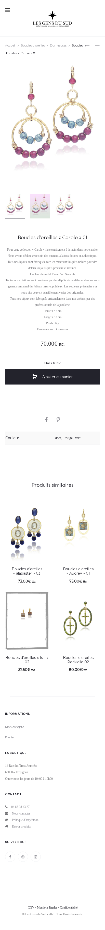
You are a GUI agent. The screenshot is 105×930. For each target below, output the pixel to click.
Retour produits (21, 826)
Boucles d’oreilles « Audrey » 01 (78, 571)
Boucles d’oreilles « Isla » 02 (26, 659)
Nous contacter (21, 813)
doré (58, 438)
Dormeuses (58, 45)
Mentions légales (47, 907)
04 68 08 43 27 (20, 807)
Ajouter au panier (57, 377)
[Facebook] (10, 857)
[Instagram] (36, 857)
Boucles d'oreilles (33, 45)
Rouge (68, 438)
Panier (10, 737)
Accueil (10, 45)
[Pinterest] (23, 857)
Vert (78, 438)
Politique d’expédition (25, 820)
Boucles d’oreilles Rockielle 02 (78, 659)
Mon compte (14, 727)
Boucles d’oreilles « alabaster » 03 (27, 571)
